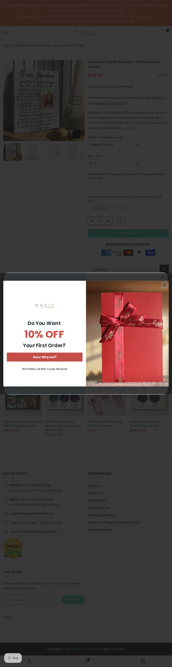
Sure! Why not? (44, 357)
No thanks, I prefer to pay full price (44, 369)
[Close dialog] (164, 285)
